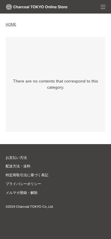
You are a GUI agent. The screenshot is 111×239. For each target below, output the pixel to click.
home (11, 24)
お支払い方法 (16, 158)
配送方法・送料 (18, 166)
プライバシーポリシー (23, 184)
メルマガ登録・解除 (22, 193)
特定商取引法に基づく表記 (27, 175)
